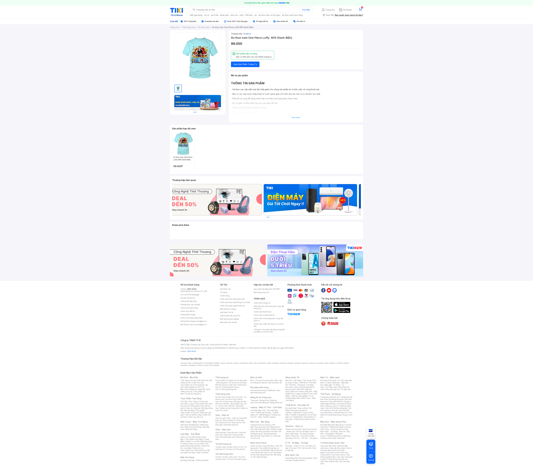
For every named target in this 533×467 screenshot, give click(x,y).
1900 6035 (191, 351)
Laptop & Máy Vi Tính (304, 394)
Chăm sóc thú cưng (258, 446)
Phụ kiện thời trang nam (265, 391)
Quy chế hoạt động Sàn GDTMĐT (267, 289)
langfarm (192, 365)
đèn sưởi (332, 446)
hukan (200, 365)
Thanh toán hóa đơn (293, 429)
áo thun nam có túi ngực (269, 15)
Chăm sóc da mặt (187, 437)
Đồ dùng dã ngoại (336, 399)
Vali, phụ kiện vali (275, 383)
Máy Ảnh (341, 438)
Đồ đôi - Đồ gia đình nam (233, 404)
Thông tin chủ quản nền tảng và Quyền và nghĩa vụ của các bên (269, 330)
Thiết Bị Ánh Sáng (336, 427)
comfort (339, 363)
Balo (252, 380)
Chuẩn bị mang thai (193, 394)
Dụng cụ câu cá (332, 406)
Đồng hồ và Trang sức (260, 397)
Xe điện (309, 446)
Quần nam (231, 397)
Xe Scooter (306, 448)
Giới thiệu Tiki (225, 289)
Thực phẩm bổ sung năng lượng (336, 414)
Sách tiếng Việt (291, 458)
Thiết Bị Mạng (264, 415)
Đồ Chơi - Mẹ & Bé (189, 377)
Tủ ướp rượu (345, 389)
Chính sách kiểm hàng (189, 308)
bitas (346, 363)
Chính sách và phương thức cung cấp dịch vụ (268, 319)
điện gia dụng (196, 15)
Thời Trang (306, 380)
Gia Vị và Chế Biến (262, 450)
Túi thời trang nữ (223, 444)
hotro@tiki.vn (201, 321)
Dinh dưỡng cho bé (192, 387)
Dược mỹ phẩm (203, 452)
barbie (216, 363)
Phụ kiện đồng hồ (262, 403)
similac (332, 363)
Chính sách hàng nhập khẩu (191, 318)
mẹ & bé (214, 15)
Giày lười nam (220, 433)
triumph (275, 363)
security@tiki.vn (200, 324)
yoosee (320, 363)
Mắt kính (272, 390)
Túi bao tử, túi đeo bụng (236, 459)
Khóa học (306, 429)
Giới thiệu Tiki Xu (226, 312)
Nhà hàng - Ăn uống (298, 434)
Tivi (326, 387)
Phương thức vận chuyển (190, 305)
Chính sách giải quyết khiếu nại (232, 306)
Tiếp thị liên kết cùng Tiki (230, 316)
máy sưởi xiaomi (338, 455)
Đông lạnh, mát (197, 406)
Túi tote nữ (230, 449)
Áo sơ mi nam (231, 399)
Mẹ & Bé (300, 389)
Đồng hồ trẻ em (276, 403)
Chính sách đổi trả (187, 311)
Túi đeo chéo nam (229, 457)
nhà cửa (234, 15)
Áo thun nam (220, 397)
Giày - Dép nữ (222, 415)
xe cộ (206, 15)
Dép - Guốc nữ (233, 418)
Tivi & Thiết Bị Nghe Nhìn (299, 397)
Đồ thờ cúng (259, 436)
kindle (290, 363)
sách (241, 15)
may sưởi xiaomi (332, 452)
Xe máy (293, 448)
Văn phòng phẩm (305, 458)
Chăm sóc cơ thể (192, 441)
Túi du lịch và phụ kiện (264, 380)
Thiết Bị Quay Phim (334, 436)
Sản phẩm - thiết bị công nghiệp (301, 395)
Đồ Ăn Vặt (259, 452)
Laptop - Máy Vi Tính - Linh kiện (266, 407)
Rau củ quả (189, 404)
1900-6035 (191, 289)
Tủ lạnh (328, 383)
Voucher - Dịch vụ (294, 426)
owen (223, 363)
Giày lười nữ (236, 423)
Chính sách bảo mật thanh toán (232, 299)
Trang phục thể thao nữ (329, 397)
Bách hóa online (297, 391)
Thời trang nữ (221, 377)
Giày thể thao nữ (340, 413)
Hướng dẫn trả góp (187, 315)
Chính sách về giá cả (262, 303)
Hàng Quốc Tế (292, 377)
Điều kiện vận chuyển (228, 322)
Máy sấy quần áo (333, 389)
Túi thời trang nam (224, 454)
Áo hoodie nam (226, 401)
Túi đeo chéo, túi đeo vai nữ (226, 447)
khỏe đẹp (224, 15)
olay (326, 363)
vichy (206, 365)
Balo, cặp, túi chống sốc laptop (266, 381)
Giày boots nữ (224, 423)
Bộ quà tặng (262, 457)
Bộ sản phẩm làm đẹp (195, 451)
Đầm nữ (224, 380)
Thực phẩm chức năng (194, 439)
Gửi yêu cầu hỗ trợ (187, 298)
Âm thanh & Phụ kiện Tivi (330, 380)
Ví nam (218, 457)
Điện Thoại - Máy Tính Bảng (194, 422)
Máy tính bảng (191, 429)
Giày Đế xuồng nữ (231, 425)
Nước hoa (189, 450)
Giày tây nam (232, 433)
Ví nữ (241, 447)
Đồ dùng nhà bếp (187, 460)
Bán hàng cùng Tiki (261, 292)
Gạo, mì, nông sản (193, 408)
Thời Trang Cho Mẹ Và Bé (190, 380)
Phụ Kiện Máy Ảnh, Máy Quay (332, 425)
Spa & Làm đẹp (302, 431)
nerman (298, 363)
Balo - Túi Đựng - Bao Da (335, 431)
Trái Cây (183, 401)
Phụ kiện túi (240, 449)
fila (210, 365)
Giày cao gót (220, 418)
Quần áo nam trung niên (229, 408)
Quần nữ (232, 380)
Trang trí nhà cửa (257, 425)
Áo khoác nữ (234, 383)
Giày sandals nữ (229, 420)
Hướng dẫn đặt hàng (188, 301)
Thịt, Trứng (192, 401)
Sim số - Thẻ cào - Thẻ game (306, 438)
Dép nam (228, 435)
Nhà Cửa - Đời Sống (259, 422)
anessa (312, 363)
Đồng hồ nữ (264, 400)
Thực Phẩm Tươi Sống (190, 398)
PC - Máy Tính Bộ (261, 417)
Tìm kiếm (306, 10)
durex (236, 363)
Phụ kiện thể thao (336, 401)
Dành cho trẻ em (192, 413)
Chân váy (232, 385)
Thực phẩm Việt (201, 404)
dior (189, 363)
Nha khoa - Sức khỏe (300, 436)
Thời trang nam (222, 394)
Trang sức (254, 400)
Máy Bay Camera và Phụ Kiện (335, 437)
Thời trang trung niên (228, 389)
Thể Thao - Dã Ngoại (330, 394)
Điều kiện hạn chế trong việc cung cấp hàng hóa (269, 307)
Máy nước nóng (335, 387)
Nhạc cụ (269, 436)
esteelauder (198, 363)
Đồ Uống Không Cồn (265, 455)
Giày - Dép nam (223, 429)
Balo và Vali (256, 377)
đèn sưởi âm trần (331, 461)
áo (255, 15)
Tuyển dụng (225, 296)
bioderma (244, 363)
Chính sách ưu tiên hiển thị (264, 315)
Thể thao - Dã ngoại (297, 385)
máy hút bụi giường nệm (335, 456)
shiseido (184, 365)
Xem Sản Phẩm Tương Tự (245, 64)
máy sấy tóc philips (337, 448)
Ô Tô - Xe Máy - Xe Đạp (296, 443)
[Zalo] (334, 290)
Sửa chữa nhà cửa (262, 427)
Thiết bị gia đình (202, 460)
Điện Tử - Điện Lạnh (330, 377)
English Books (299, 460)
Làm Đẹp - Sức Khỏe (190, 434)
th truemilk (208, 363)
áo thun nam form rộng (292, 15)
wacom (305, 363)
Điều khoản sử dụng (228, 309)
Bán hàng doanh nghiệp (229, 319)
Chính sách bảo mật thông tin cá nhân (235, 302)
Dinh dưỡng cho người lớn (195, 389)
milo (255, 363)
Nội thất (262, 429)
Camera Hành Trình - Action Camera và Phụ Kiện (335, 429)
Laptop (273, 417)
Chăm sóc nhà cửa (195, 417)
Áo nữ (217, 380)
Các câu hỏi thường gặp (189, 295)
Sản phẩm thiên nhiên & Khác (194, 445)
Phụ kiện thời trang (259, 387)
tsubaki (216, 365)
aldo (269, 363)
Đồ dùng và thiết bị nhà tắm (267, 431)
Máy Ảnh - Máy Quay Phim (333, 422)
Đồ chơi (205, 380)
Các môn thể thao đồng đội (336, 408)
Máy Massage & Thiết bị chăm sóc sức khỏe (196, 442)
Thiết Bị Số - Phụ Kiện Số (297, 405)
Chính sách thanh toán (262, 312)
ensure (229, 363)
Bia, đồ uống (189, 410)
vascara (183, 363)
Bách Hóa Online (258, 443)
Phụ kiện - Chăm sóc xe (295, 446)
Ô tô (299, 448)
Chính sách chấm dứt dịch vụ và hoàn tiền (269, 325)
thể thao (249, 15)
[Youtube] (329, 290)
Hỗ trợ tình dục (200, 450)
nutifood (283, 363)
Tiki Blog (223, 292)
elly (250, 363)
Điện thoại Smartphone (189, 425)
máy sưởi (324, 446)
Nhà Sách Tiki (292, 455)
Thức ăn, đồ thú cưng (193, 415)
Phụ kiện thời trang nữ (258, 390)
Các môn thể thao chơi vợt (336, 409)
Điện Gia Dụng (187, 457)
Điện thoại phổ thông (193, 427)
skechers (262, 363)
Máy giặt (328, 385)
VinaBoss (247, 34)
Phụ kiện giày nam (227, 437)
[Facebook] (323, 290)
